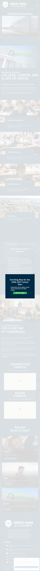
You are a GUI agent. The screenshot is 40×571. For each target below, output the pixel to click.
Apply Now (20, 293)
